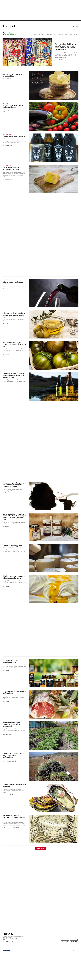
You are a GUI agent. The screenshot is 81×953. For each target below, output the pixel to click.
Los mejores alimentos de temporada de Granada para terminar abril (12, 724)
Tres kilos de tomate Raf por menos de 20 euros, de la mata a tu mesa (14, 344)
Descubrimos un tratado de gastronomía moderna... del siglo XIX (14, 817)
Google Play (74, 941)
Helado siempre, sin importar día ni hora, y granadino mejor (14, 577)
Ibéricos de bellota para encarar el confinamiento (14, 692)
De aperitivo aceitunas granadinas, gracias (10, 661)
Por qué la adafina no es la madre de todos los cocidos (65, 47)
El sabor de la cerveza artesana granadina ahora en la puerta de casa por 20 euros (14, 375)
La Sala (54, 34)
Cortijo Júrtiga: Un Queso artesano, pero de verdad (11, 168)
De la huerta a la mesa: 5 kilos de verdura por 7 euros (14, 106)
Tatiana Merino (6, 734)
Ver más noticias (40, 848)
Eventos (70, 34)
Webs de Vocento (74, 950)
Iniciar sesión (73, 26)
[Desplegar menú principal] (77, 26)
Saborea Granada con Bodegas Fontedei (13, 283)
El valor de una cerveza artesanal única (14, 137)
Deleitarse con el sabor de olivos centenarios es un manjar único (14, 314)
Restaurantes (41, 34)
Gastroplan (76, 34)
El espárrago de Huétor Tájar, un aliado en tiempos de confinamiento (14, 755)
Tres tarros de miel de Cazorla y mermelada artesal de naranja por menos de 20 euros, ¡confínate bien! (14, 516)
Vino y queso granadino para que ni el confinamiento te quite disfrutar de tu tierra (14, 485)
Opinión (65, 34)
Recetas (35, 34)
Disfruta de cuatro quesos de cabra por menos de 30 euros (12, 546)
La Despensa (60, 34)
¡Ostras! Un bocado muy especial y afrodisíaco (14, 785)
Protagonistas (49, 34)
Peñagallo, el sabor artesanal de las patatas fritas (13, 75)
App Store (66, 941)
